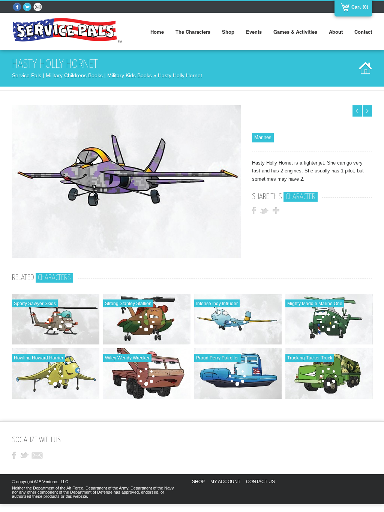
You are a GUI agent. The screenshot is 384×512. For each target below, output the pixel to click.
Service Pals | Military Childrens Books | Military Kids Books (82, 75)
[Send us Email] (38, 7)
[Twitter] (27, 7)
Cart (355, 7)
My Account (225, 481)
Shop (198, 481)
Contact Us (260, 481)
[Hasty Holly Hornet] (126, 256)
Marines (263, 137)
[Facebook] (17, 7)
